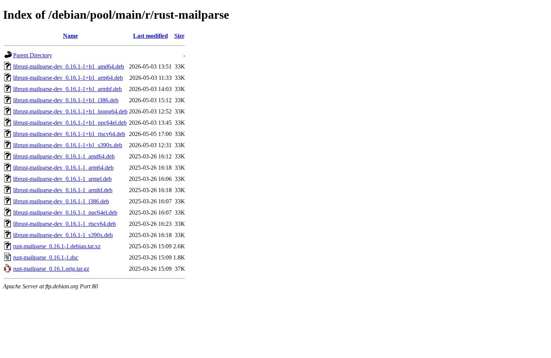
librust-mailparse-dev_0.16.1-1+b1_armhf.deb (67, 89)
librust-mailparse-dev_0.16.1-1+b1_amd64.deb (68, 66)
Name (70, 36)
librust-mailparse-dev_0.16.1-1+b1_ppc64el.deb (70, 122)
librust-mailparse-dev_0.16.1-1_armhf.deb (62, 190)
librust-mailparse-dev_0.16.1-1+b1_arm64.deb (68, 78)
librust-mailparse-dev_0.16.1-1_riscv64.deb (64, 224)
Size (179, 36)
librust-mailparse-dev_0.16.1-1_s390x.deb (63, 235)
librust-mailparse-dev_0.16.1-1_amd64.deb (64, 156)
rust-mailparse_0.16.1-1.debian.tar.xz (56, 246)
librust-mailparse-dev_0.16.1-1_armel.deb (62, 179)
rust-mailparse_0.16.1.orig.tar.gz (51, 269)
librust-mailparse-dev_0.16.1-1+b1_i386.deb (65, 100)
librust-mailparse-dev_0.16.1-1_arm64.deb (63, 167)
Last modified (150, 36)
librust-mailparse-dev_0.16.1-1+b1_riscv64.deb (69, 134)
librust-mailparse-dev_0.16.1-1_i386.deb (61, 201)
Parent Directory (32, 55)
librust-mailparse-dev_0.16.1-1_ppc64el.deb (65, 212)
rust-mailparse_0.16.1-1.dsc (45, 257)
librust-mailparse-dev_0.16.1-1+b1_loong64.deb (70, 111)
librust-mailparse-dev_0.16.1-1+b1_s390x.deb (67, 145)
